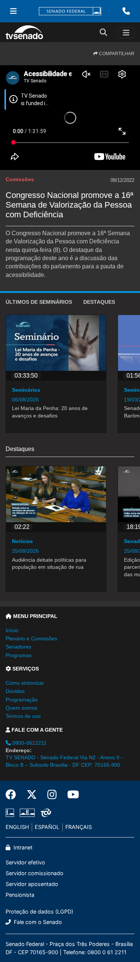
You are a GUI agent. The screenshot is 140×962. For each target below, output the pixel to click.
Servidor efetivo (25, 862)
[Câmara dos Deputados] (11, 812)
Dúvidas (15, 691)
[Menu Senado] (13, 11)
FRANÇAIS (78, 827)
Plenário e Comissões (31, 638)
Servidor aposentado (32, 884)
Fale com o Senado (37, 922)
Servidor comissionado (34, 873)
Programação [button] (22, 700)
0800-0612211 (29, 743)
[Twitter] (31, 794)
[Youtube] (70, 794)
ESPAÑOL (47, 827)
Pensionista (20, 895)
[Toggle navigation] (126, 32)
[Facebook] (13, 794)
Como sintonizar (25, 683)
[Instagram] (52, 794)
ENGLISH (17, 827)
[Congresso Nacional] (27, 812)
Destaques (99, 302)
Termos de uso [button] (23, 716)
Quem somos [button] (21, 708)
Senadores (18, 647)
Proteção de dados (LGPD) (39, 911)
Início (12, 630)
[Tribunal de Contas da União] (44, 812)
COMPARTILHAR (116, 53)
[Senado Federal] (70, 11)
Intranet (22, 847)
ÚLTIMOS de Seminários (39, 302)
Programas (19, 655)
